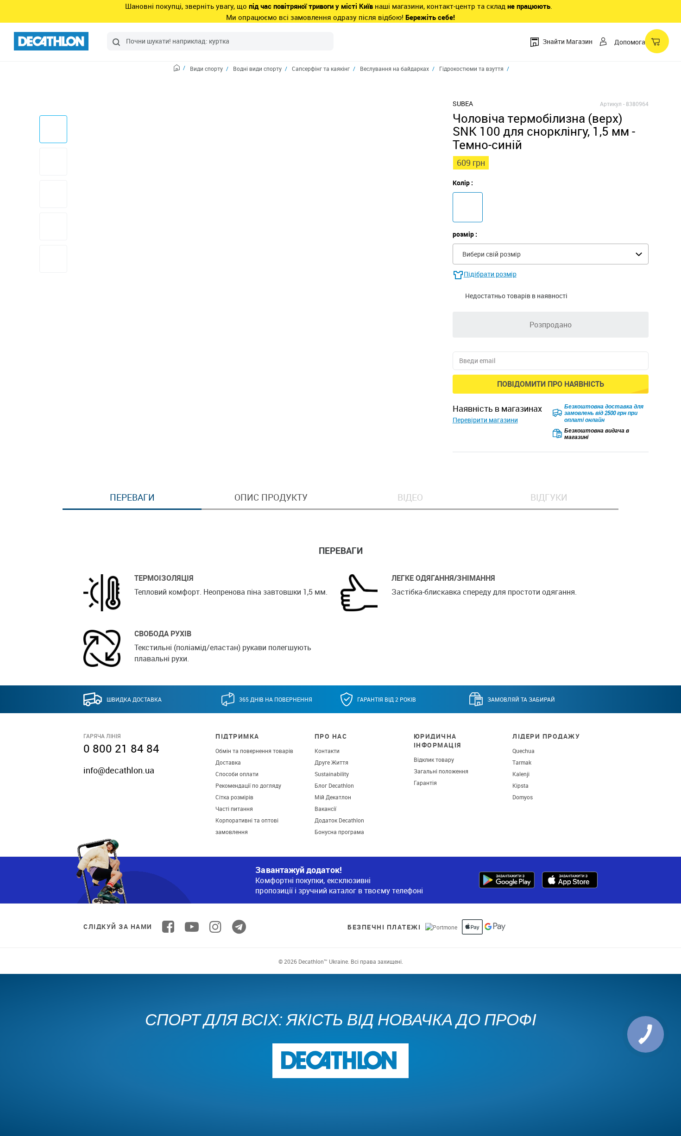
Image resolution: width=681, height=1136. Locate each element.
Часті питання (234, 808)
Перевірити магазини (485, 419)
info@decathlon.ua (118, 770)
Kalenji (521, 774)
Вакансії (325, 808)
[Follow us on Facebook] (168, 927)
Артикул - (612, 103)
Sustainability (332, 774)
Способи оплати (237, 774)
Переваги (132, 497)
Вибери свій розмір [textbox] (491, 254)
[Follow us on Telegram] (239, 927)
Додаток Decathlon (339, 820)
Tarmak (521, 762)
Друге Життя (331, 762)
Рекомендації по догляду (248, 785)
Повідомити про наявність (550, 384)
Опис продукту (271, 497)
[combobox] (220, 41)
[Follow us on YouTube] (192, 927)
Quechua (523, 750)
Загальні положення (441, 771)
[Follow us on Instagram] (215, 927)
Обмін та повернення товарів (254, 750)
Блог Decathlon (334, 785)
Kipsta (520, 785)
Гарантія (425, 782)
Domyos (522, 797)
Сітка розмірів (234, 797)
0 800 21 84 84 (121, 748)
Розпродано (551, 325)
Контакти (327, 750)
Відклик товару (434, 759)
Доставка (228, 762)
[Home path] (179, 69)
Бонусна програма (339, 831)
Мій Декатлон (333, 797)
